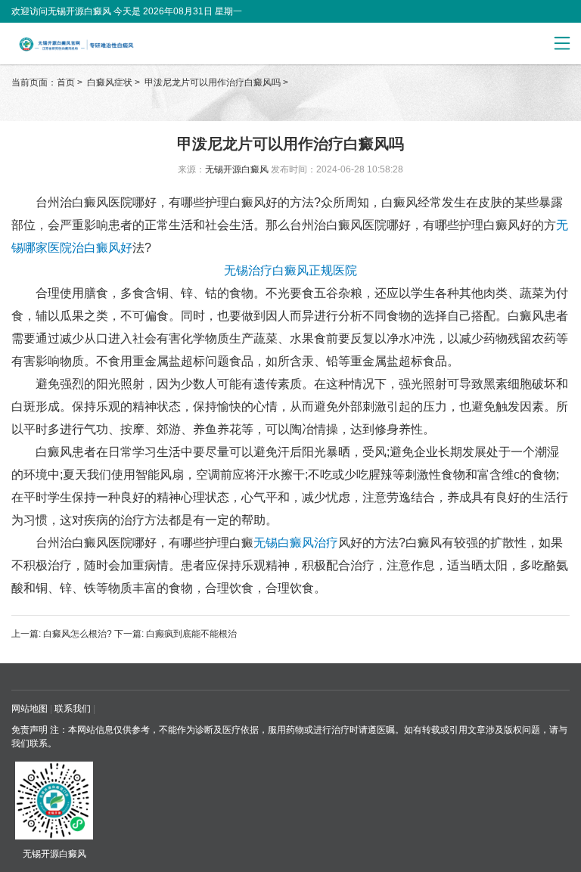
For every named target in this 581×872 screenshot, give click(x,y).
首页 (66, 82)
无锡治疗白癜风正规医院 (290, 270)
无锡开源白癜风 (237, 169)
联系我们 (72, 708)
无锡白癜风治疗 (295, 542)
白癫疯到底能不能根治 (190, 633)
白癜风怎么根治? (77, 633)
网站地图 (29, 708)
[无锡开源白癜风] (106, 44)
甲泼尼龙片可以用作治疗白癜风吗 (213, 82)
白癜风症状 (111, 82)
